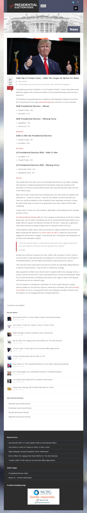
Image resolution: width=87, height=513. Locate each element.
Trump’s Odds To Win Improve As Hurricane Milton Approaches (36, 348)
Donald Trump (39, 84)
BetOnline (19, 148)
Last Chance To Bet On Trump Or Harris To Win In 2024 (33, 325)
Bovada (19, 178)
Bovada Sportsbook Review (19, 412)
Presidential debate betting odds (28, 217)
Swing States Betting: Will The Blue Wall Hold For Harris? (33, 387)
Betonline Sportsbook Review (19, 404)
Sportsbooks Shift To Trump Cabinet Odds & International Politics (37, 317)
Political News (58, 84)
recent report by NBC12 (50, 232)
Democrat (31, 84)
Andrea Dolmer (22, 81)
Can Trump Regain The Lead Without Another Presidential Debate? (37, 372)
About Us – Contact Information (20, 478)
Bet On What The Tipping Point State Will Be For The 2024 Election (37, 341)
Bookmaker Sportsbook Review (20, 408)
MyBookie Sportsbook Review (20, 417)
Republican (66, 84)
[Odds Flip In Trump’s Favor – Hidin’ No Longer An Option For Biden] (43, 56)
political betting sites (46, 102)
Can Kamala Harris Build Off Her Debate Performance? (33, 379)
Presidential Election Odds (18, 473)
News (43, 6)
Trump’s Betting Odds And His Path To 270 (29, 356)
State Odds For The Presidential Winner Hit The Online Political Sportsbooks (41, 364)
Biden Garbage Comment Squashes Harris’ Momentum (33, 333)
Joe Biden (47, 84)
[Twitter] (73, 2)
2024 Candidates (23, 84)
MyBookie (19, 131)
